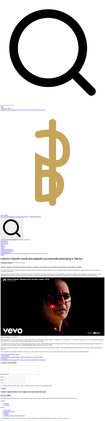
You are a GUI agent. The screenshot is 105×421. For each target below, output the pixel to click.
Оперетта (3, 246)
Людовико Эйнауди (15, 354)
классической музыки (30, 343)
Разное (2, 248)
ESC (2, 107)
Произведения (4, 242)
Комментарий (5, 374)
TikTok (79, 267)
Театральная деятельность (7, 250)
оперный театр (34, 110)
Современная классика (7, 249)
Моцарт (9, 110)
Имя (2, 377)
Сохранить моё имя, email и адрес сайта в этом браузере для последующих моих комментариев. (27, 385)
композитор (15, 110)
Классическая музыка (9, 411)
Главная (3, 253)
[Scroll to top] (1, 419)
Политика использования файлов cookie (14, 415)
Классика (7, 418)
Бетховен (20, 110)
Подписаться (26, 239)
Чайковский (4, 110)
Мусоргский (42, 110)
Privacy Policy (7, 410)
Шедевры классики (6, 252)
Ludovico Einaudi (5, 354)
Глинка (28, 110)
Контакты (6, 403)
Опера (2, 245)
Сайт (2, 382)
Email (2, 380)
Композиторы (4, 241)
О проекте (6, 405)
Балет (24, 110)
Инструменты (4, 243)
